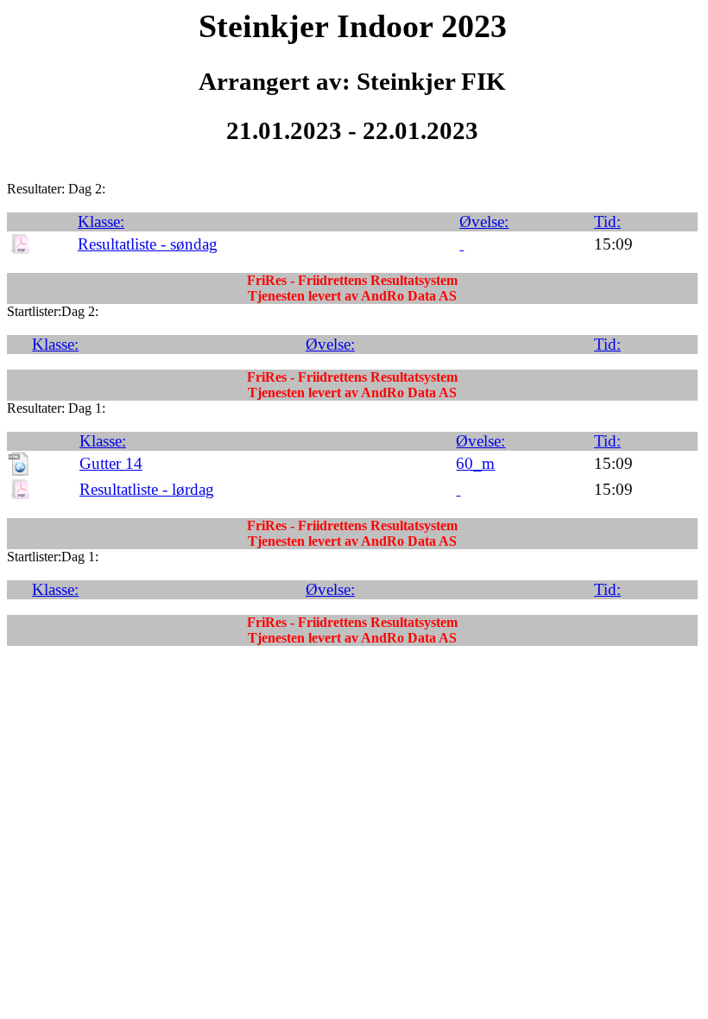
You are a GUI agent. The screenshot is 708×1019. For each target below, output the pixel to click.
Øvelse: (484, 221)
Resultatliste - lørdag (146, 489)
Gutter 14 (110, 463)
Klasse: (101, 221)
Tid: (607, 221)
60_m (475, 463)
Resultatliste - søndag (148, 244)
